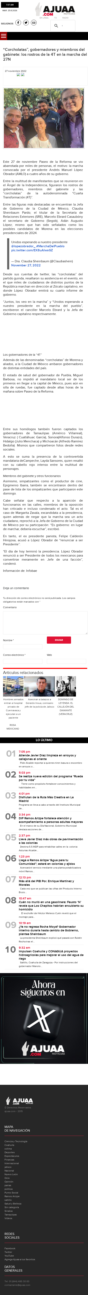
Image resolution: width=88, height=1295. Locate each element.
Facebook (10, 1248)
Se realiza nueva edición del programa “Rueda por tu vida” (51, 778)
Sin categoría (12, 1207)
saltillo (8, 1200)
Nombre (8, 640)
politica (8, 1189)
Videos (8, 1218)
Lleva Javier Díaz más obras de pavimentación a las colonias (51, 841)
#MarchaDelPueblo (50, 246)
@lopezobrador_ (23, 246)
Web (49, 655)
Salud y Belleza (13, 1203)
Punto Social (11, 1192)
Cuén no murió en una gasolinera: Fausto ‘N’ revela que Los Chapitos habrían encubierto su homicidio (51, 905)
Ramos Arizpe (12, 1196)
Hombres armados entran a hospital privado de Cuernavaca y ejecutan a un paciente (13, 708)
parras (8, 1185)
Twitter (8, 1252)
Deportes (10, 1152)
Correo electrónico (14, 655)
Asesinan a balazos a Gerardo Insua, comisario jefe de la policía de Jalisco (39, 703)
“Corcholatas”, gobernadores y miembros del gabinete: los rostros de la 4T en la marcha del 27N (45, 54)
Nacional (9, 1170)
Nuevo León (11, 1174)
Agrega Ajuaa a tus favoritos (20, 1259)
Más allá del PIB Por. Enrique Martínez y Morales (46, 883)
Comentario (10, 607)
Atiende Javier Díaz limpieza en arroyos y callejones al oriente (47, 757)
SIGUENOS (7, 23)
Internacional (12, 1163)
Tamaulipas (11, 1214)
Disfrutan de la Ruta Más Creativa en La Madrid (46, 799)
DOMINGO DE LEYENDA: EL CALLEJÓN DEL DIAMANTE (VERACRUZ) (65, 706)
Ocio (7, 1178)
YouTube (9, 1255)
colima (8, 1148)
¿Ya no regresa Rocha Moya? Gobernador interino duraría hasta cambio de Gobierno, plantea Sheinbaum (49, 930)
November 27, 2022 (26, 265)
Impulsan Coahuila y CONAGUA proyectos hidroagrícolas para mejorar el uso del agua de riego (51, 955)
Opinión (9, 1181)
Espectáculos (12, 1156)
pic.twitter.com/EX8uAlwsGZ (32, 250)
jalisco (8, 1167)
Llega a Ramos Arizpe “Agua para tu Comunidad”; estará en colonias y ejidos (47, 862)
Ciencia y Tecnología (16, 1141)
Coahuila (9, 1145)
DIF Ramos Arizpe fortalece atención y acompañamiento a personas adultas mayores (51, 820)
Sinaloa (8, 1211)
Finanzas (9, 1159)
